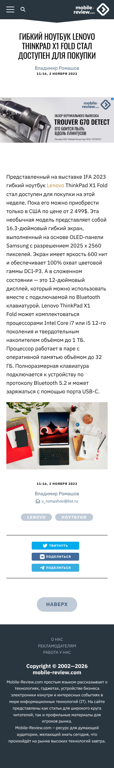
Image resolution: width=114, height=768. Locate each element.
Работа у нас (57, 652)
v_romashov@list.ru (59, 501)
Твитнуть (58, 546)
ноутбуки (73, 517)
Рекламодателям (57, 646)
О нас (57, 639)
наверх (57, 604)
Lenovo (56, 185)
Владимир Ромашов (57, 68)
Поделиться (58, 557)
